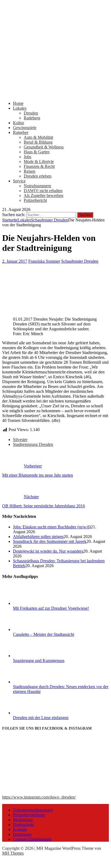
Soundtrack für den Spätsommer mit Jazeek (49, 541)
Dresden (31, 113)
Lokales (19, 108)
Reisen (29, 171)
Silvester (20, 439)
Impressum (22, 834)
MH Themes (13, 853)
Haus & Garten (37, 152)
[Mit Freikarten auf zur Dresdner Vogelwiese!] (33, 603)
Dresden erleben (37, 176)
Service (19, 181)
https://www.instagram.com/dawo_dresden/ (39, 797)
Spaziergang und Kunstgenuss (38, 660)
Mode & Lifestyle (39, 161)
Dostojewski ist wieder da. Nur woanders (48, 551)
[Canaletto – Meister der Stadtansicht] (33, 629)
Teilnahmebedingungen (33, 810)
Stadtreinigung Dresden (33, 444)
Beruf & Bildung (38, 142)
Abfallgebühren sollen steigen (38, 536)
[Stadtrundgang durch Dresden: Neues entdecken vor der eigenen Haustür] (33, 681)
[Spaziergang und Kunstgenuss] (33, 655)
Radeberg (32, 118)
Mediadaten (23, 819)
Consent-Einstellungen (32, 839)
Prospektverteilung (29, 815)
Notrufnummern (37, 185)
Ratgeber (20, 132)
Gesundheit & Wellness (44, 147)
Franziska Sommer (44, 261)
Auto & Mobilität (38, 137)
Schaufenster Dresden (79, 261)
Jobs (27, 156)
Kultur (18, 122)
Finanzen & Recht (39, 166)
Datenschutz (23, 824)
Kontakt (20, 829)
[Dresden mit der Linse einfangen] (33, 712)
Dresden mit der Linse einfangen (40, 717)
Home (18, 103)
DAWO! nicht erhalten (43, 190)
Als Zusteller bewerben (43, 195)
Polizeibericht (35, 200)
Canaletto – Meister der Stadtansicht (43, 634)
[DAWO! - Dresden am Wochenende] (55, 94)
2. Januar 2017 (14, 261)
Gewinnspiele (24, 127)
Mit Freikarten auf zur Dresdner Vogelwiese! (51, 608)
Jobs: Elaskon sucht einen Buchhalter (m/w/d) (52, 527)
